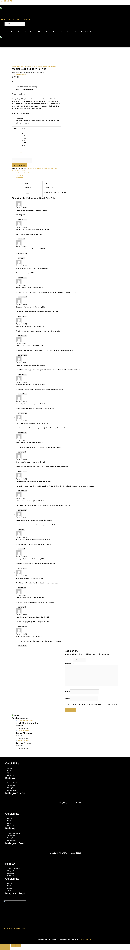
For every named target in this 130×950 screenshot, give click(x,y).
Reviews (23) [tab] (20, 175)
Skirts (12, 32)
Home (3, 20)
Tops (19, 32)
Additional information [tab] (23, 173)
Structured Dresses (52, 32)
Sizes (15, 129)
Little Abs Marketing (85, 939)
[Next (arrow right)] (7, 948)
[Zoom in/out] (2, 945)
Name (67, 692)
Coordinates (65, 32)
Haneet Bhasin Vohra (6, 1)
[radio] (41, 129)
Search (2, 24)
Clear (21, 152)
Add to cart (19, 165)
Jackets (75, 32)
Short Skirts (24, 66)
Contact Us (26, 20)
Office (40, 32)
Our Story (11, 20)
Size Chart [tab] (19, 178)
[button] (4, 32)
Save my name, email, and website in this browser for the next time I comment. (92, 704)
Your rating (69, 660)
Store (18, 20)
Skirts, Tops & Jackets (50, 66)
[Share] (13, 945)
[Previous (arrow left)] (2, 948)
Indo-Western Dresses (88, 32)
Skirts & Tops (38, 66)
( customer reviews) (19, 75)
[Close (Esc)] (18, 945)
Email (67, 698)
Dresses (4, 32)
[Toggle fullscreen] (7, 945)
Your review (69, 663)
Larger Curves (29, 32)
